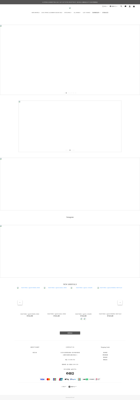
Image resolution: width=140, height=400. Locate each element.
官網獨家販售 (95, 12)
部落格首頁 (105, 12)
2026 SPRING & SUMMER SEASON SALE (51, 12)
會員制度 (105, 352)
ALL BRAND (77, 12)
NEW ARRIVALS (36, 12)
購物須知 (105, 359)
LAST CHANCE (86, 12)
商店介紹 (35, 352)
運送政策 (105, 357)
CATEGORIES (67, 12)
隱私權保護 (105, 355)
